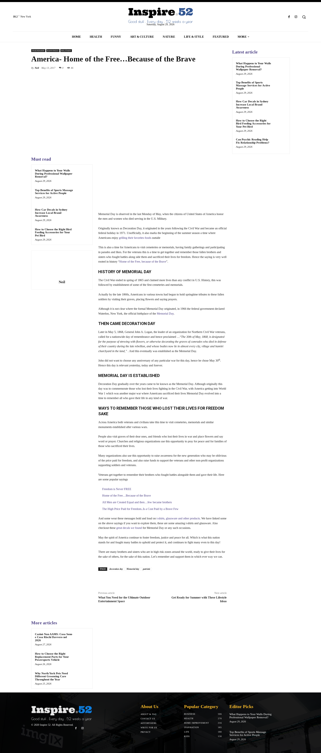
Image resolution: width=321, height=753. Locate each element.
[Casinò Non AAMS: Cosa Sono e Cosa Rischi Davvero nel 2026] (82, 639)
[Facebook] (289, 16)
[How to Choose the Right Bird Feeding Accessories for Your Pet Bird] (82, 234)
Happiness (53, 51)
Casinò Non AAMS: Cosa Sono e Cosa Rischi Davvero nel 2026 (53, 637)
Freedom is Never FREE (116, 489)
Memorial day (133, 569)
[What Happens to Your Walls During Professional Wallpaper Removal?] (82, 175)
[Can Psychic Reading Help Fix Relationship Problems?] (279, 143)
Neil (37, 67)
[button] (303, 16)
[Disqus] (162, 666)
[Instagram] (296, 16)
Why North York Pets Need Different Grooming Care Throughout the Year (51, 676)
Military (66, 51)
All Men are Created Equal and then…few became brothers (137, 502)
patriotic (146, 569)
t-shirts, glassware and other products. (179, 518)
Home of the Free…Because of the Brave (126, 495)
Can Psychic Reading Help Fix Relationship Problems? (252, 141)
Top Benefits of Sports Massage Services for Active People (54, 192)
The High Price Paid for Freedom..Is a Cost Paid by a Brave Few (140, 508)
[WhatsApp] (223, 67)
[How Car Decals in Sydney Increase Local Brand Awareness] (82, 214)
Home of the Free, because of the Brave (142, 261)
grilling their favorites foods (135, 237)
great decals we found (129, 527)
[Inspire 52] (160, 16)
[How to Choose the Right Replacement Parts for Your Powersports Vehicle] (82, 658)
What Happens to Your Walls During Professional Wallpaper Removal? (53, 173)
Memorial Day (165, 313)
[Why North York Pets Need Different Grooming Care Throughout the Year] (82, 678)
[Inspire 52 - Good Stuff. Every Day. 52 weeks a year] (61, 743)
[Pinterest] (214, 67)
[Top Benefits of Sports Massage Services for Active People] (82, 195)
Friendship (38, 51)
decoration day (116, 569)
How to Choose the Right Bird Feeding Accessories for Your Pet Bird (53, 232)
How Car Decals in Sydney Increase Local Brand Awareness (51, 212)
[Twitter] (206, 67)
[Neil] (62, 266)
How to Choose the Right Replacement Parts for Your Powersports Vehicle (52, 656)
